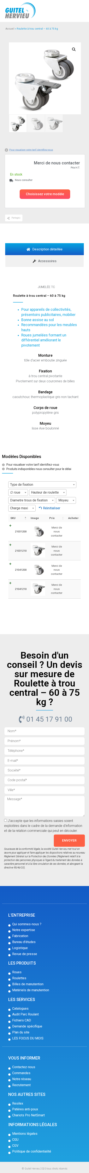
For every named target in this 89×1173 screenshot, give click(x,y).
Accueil (9, 28)
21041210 (20, 589)
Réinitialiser (51, 508)
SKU (13, 518)
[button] (45, 194)
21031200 (20, 531)
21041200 (20, 569)
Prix (52, 518)
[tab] (44, 249)
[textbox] (42, 485)
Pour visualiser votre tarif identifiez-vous (31, 149)
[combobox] (42, 484)
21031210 (20, 550)
